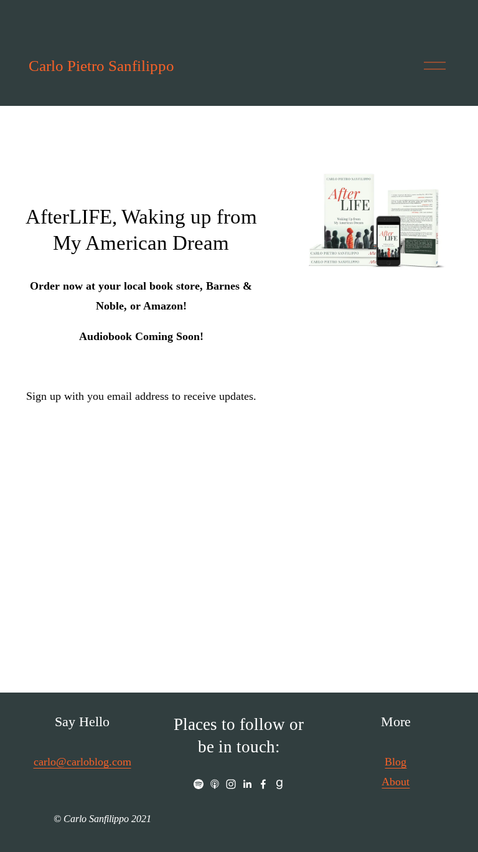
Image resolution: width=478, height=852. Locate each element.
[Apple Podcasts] (215, 784)
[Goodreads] (279, 784)
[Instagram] (231, 784)
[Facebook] (263, 784)
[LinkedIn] (247, 784)
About (396, 781)
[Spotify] (199, 784)
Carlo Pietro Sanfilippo (101, 65)
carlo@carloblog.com (82, 761)
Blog (395, 761)
